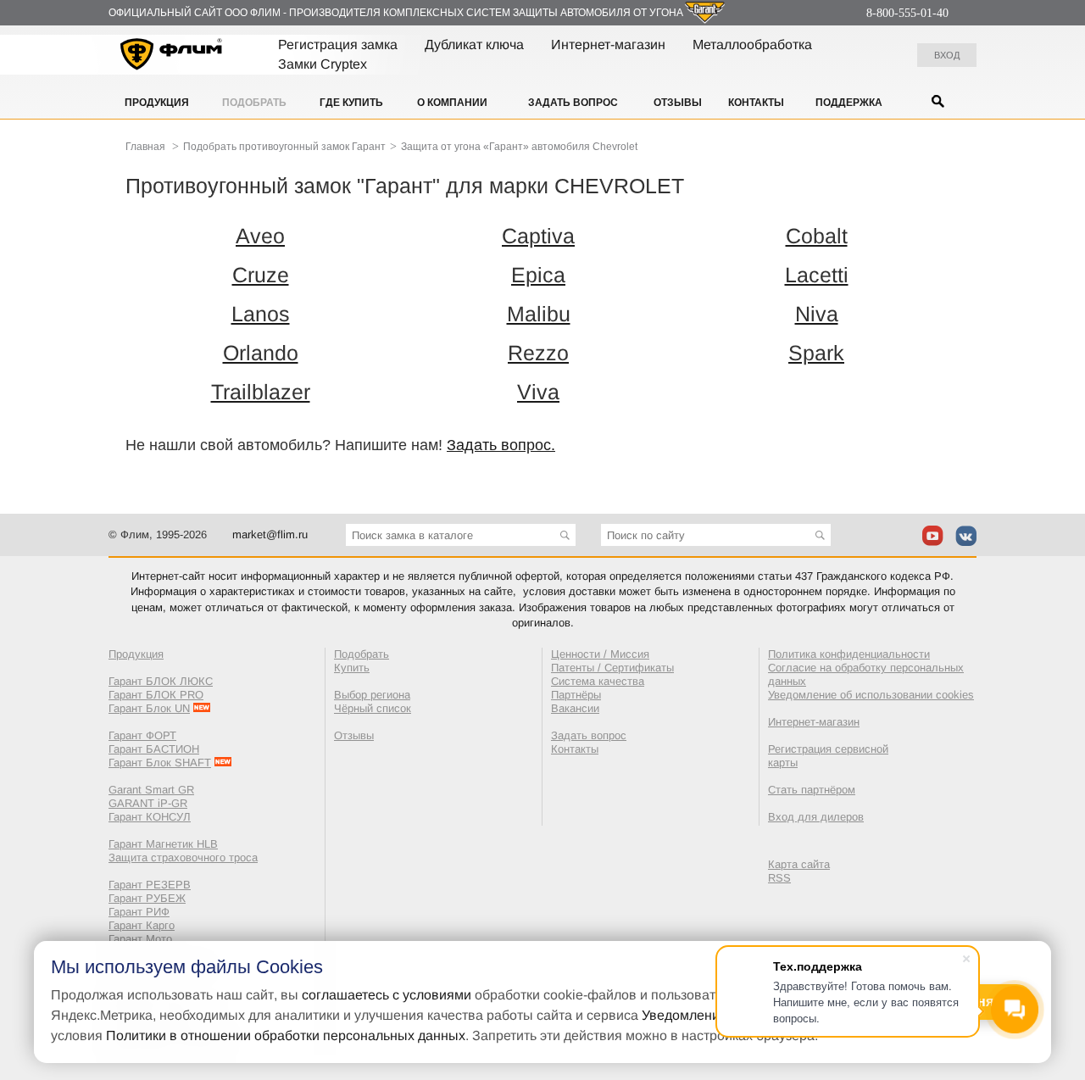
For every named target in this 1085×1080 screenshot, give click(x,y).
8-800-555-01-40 (907, 13)
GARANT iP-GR (147, 803)
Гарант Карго (141, 925)
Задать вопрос (573, 102)
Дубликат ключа (474, 44)
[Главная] (171, 57)
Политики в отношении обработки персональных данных (285, 1035)
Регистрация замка (338, 44)
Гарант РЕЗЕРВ (149, 884)
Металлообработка (752, 44)
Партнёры (576, 694)
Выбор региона (372, 694)
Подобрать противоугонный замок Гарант (284, 147)
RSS (779, 877)
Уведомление (684, 1015)
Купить (352, 667)
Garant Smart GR (151, 789)
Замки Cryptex (322, 64)
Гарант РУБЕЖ (147, 898)
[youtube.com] (932, 536)
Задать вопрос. (501, 445)
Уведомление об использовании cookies (871, 694)
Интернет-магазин (608, 44)
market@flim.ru (270, 534)
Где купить (351, 102)
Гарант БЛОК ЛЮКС (160, 681)
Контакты (756, 102)
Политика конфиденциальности (849, 654)
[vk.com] (965, 536)
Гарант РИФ (139, 911)
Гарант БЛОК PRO (155, 694)
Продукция (157, 102)
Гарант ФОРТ (142, 735)
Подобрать (254, 102)
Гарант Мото (140, 938)
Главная (145, 147)
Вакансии (575, 708)
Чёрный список (372, 708)
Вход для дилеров (816, 816)
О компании (452, 102)
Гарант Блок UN (149, 708)
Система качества (597, 681)
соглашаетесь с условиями (386, 995)
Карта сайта (799, 864)
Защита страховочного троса (183, 857)
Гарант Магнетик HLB (163, 844)
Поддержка (848, 102)
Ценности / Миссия (600, 654)
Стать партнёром (811, 789)
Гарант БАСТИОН (153, 749)
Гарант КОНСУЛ (149, 816)
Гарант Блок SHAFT (159, 762)
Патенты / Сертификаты (612, 667)
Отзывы (678, 102)
